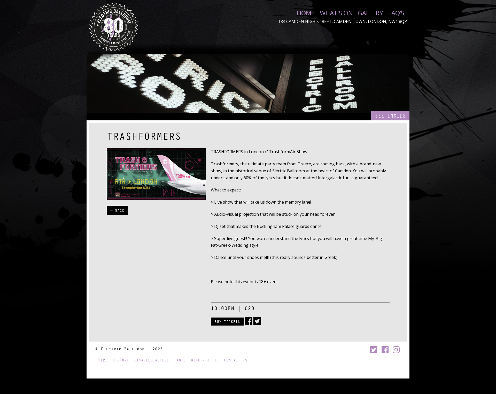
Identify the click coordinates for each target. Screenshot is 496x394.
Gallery (370, 13)
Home (306, 13)
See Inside (390, 115)
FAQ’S (396, 13)
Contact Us (235, 360)
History (121, 360)
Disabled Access (151, 360)
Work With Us (205, 360)
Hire (102, 360)
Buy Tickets (227, 321)
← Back (117, 210)
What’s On (336, 13)
